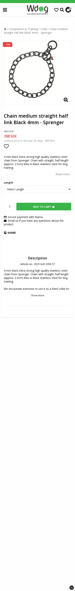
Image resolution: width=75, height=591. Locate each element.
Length (8, 182)
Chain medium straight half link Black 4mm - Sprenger (36, 30)
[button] (56, 10)
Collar (44, 29)
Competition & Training (23, 29)
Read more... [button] (63, 174)
